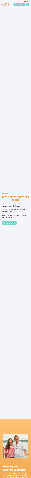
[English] (25, 1)
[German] (28, 1)
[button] (27, 4)
